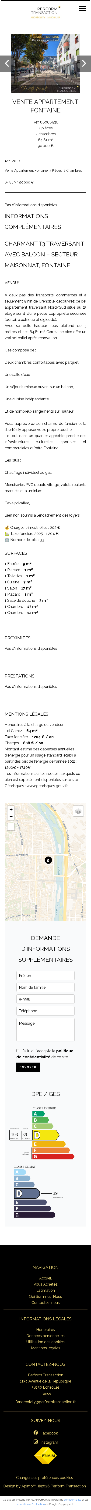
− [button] (11, 816)
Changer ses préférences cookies (44, 1477)
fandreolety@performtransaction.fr (46, 1402)
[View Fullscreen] (10, 826)
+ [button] (11, 809)
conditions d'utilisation (31, 1504)
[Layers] (78, 811)
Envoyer (28, 1067)
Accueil (10, 161)
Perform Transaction (45, 1375)
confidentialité (72, 1499)
